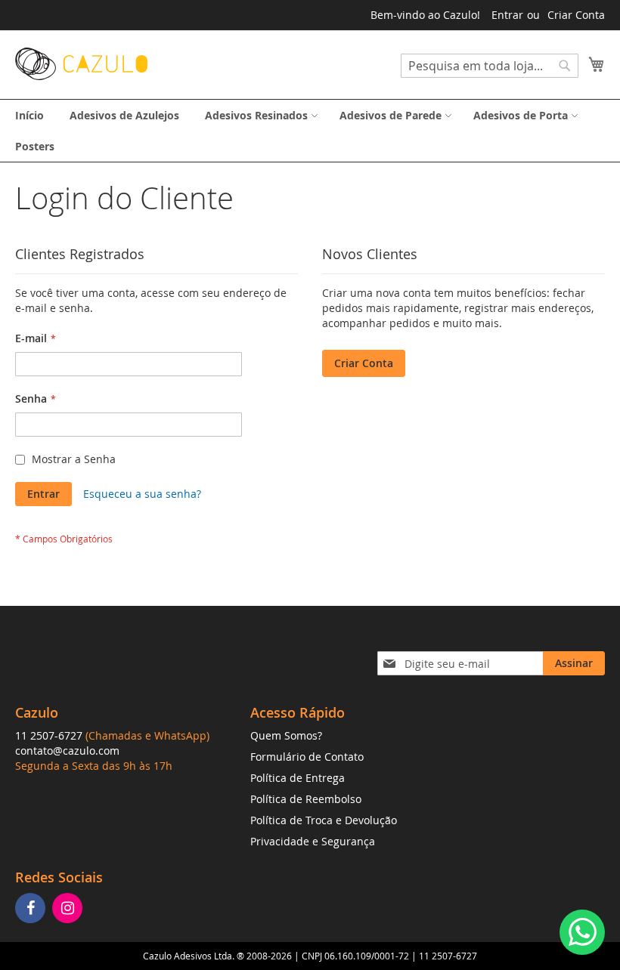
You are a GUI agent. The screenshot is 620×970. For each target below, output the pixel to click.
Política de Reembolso (305, 799)
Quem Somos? (286, 735)
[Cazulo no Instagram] (69, 909)
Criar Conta (576, 15)
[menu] (310, 131)
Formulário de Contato (307, 756)
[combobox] (489, 66)
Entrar (507, 15)
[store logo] (81, 64)
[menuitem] (29, 115)
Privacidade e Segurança (312, 841)
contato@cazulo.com (67, 750)
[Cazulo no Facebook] (32, 909)
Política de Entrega (297, 778)
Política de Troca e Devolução (323, 820)
